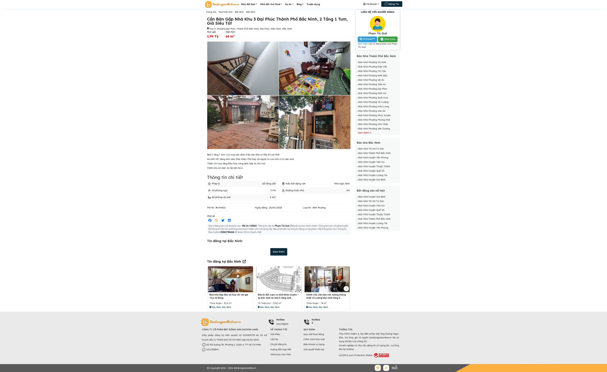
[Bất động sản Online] (222, 4)
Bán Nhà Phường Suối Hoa (373, 97)
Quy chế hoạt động (314, 334)
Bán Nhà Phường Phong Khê (374, 119)
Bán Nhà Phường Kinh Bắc (372, 75)
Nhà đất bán (248, 4)
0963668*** (368, 38)
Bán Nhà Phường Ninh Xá (372, 93)
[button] (346, 288)
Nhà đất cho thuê (270, 4)
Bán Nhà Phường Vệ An (371, 79)
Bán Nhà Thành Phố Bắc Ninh (376, 56)
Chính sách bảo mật (314, 339)
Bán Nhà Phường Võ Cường (373, 102)
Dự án (288, 4)
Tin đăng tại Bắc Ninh (224, 261)
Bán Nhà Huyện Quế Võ (371, 170)
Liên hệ (274, 339)
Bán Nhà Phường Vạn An (371, 110)
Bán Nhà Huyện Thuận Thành (374, 166)
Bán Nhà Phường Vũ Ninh (372, 62)
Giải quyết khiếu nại (314, 349)
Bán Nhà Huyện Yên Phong (373, 157)
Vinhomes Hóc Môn (280, 354)
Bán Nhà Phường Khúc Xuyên (374, 115)
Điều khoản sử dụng (314, 344)
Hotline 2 (316, 321)
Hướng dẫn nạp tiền (280, 349)
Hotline (280, 319)
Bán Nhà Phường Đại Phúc (372, 88)
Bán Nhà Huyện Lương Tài (372, 175)
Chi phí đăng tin (278, 344)
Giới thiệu (275, 334)
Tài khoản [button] (371, 4)
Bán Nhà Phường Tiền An (372, 84)
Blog (299, 4)
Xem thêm (279, 251)
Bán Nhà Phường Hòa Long (373, 106)
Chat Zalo (389, 39)
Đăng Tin (393, 4)
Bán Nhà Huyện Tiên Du (371, 161)
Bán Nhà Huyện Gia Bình (371, 179)
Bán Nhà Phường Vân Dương (374, 128)
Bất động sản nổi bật (371, 190)
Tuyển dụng (313, 4)
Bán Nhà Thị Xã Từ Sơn (371, 148)
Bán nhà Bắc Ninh (368, 142)
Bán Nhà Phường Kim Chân (373, 124)
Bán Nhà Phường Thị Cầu (372, 71)
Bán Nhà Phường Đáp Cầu (372, 66)
